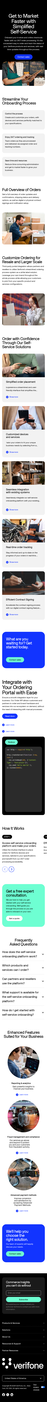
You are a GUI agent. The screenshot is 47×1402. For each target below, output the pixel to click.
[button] (43, 5)
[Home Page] (10, 5)
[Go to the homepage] (22, 1363)
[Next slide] (11, 869)
